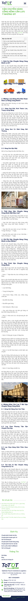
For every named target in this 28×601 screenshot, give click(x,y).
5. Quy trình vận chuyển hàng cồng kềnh (12, 53)
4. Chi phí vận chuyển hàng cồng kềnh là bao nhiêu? (14, 51)
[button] (25, 3)
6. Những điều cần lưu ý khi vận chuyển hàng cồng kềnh (14, 56)
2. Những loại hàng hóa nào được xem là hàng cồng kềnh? (14, 44)
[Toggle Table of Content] (24, 39)
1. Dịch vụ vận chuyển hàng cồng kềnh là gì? (13, 41)
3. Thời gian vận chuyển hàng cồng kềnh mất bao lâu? (14, 47)
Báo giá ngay (6, 596)
